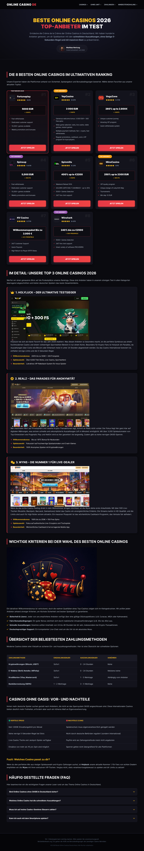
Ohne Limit (95, 5)
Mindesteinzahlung (127, 5)
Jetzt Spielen (27, 148)
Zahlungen (109, 5)
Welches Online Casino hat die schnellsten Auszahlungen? (35, 800)
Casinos (82, 5)
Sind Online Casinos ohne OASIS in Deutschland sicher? (33, 792)
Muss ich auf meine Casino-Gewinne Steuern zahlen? (32, 809)
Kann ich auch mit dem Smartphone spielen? (28, 818)
